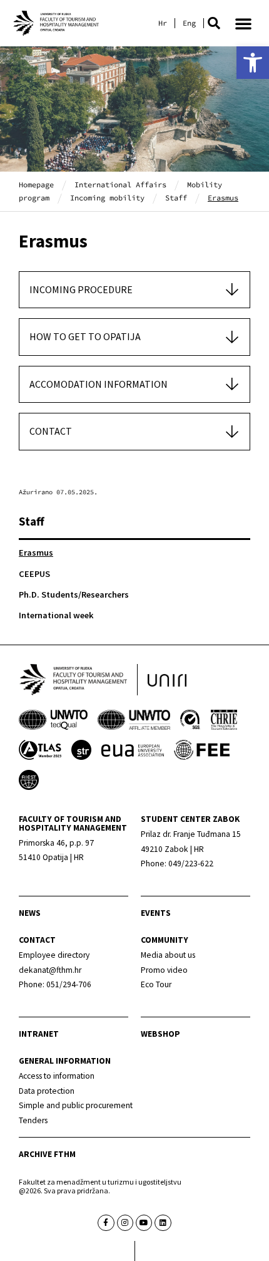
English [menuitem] (189, 23)
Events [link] (156, 913)
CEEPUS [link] (34, 573)
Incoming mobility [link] (107, 197)
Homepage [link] (36, 184)
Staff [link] (176, 197)
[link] (252, 62)
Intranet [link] (39, 1034)
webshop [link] (160, 1034)
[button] (214, 23)
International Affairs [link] (120, 184)
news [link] (30, 913)
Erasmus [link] (36, 552)
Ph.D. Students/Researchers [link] (74, 594)
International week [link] (56, 615)
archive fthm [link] (47, 1154)
